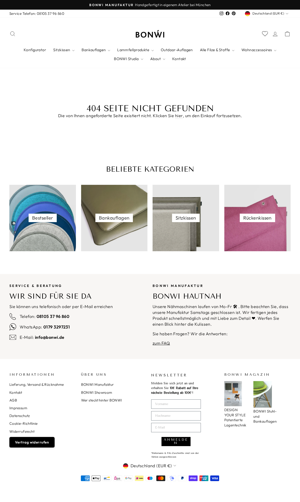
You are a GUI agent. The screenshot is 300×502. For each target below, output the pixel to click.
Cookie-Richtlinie (23, 423)
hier (179, 115)
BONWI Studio (127, 58)
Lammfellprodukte (133, 49)
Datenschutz (19, 415)
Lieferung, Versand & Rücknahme (36, 384)
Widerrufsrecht (21, 431)
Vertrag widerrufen (32, 442)
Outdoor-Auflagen (177, 49)
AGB (13, 400)
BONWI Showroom (96, 392)
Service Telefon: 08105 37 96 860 (36, 13)
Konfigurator (35, 49)
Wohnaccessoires (257, 49)
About (156, 58)
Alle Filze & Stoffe (215, 49)
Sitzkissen (62, 49)
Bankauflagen (94, 49)
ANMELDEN (176, 441)
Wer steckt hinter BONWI (101, 400)
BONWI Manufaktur (97, 384)
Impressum (18, 408)
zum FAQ (161, 343)
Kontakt (179, 58)
